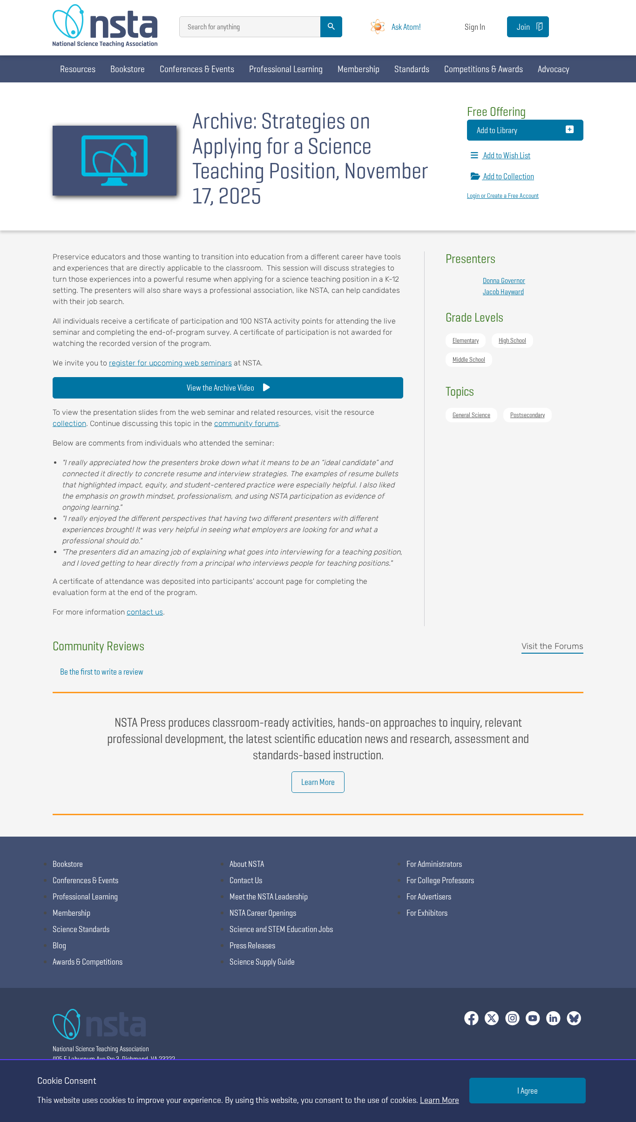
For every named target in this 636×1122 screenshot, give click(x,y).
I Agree (527, 1090)
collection (69, 423)
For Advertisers (428, 896)
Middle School (469, 359)
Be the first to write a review (101, 671)
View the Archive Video (221, 387)
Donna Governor (504, 280)
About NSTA (247, 863)
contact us (145, 612)
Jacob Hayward (503, 292)
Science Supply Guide (262, 961)
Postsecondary (527, 415)
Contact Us (246, 880)
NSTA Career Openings (263, 912)
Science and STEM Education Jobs (281, 929)
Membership (358, 69)
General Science (471, 415)
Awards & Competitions (87, 961)
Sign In (475, 26)
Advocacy (553, 69)
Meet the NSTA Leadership (269, 896)
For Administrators (434, 863)
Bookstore (127, 69)
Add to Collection (508, 176)
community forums (246, 423)
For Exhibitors (426, 912)
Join (523, 26)
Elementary (466, 340)
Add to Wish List (506, 155)
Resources (77, 69)
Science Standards (81, 929)
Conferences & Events (197, 69)
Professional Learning (286, 69)
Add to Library (497, 130)
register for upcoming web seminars (170, 362)
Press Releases (252, 945)
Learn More (318, 782)
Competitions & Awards (483, 69)
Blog (59, 945)
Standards (411, 69)
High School (512, 340)
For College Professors (440, 880)
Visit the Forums (552, 646)
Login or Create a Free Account (503, 195)
